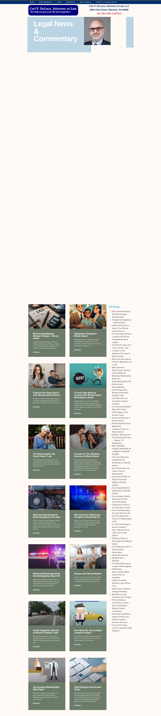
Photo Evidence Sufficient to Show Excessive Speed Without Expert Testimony (120, 605)
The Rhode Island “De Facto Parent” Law (44, 455)
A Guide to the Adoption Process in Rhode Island (87, 455)
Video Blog (70, 2)
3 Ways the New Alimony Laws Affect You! (121, 583)
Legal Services (45, 2)
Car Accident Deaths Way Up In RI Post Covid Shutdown (121, 499)
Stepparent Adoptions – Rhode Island (86, 334)
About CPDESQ (85, 2)
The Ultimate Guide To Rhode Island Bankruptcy (122, 549)
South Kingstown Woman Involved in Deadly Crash (46, 631)
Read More (36, 352)
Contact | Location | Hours (106, 2)
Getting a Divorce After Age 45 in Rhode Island (121, 541)
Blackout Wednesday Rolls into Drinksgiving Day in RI (46, 574)
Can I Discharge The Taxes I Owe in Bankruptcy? (121, 471)
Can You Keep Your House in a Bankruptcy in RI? (122, 519)
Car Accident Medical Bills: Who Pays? (46, 688)
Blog (59, 2)
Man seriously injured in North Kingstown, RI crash (46, 515)
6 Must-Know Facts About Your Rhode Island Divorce (46, 393)
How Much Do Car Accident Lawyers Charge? (88, 631)
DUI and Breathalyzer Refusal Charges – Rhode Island (46, 336)
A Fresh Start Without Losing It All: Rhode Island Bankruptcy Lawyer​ (87, 395)
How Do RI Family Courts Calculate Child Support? (122, 628)
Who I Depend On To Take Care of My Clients (121, 533)
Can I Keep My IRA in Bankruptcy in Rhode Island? (121, 491)
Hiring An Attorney (120, 555)
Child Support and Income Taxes (87, 688)
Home (32, 2)
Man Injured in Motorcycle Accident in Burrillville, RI (87, 515)
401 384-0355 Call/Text (109, 13)
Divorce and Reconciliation (88, 573)
